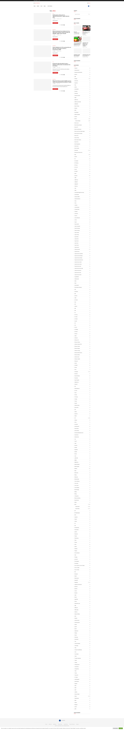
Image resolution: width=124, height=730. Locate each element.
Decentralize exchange (82, 287)
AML (82, 76)
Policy (82, 544)
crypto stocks (82, 245)
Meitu (82, 470)
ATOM (82, 87)
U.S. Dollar (82, 677)
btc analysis (82, 160)
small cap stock (82, 620)
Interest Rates (82, 430)
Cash (82, 188)
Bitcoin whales (82, 148)
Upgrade (82, 683)
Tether (82, 656)
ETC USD (82, 316)
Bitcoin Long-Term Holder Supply (82, 131)
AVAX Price (82, 99)
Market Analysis (82, 464)
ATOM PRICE (82, 89)
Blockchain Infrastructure (82, 152)
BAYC (82, 110)
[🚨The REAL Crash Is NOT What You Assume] (86, 28)
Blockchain (54, 29)
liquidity (82, 451)
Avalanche (82, 93)
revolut (82, 590)
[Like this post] (59, 41)
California (82, 186)
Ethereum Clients (82, 346)
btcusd (82, 169)
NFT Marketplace (82, 512)
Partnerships (82, 529)
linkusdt (82, 447)
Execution (82, 373)
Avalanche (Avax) (82, 95)
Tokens (82, 660)
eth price (82, 333)
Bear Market (82, 112)
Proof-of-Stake (82, 567)
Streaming (82, 637)
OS (82, 523)
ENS (82, 308)
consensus (82, 213)
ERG (82, 310)
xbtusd (82, 706)
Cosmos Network (82, 217)
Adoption (82, 68)
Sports (82, 628)
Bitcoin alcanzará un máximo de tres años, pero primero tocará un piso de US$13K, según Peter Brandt (61, 32)
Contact (77, 724)
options (82, 521)
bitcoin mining (82, 137)
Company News (82, 209)
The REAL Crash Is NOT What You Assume (86, 33)
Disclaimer (54, 724)
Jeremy (54, 18)
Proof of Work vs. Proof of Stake (82, 565)
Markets (82, 468)
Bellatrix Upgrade (82, 114)
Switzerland (82, 639)
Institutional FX (82, 426)
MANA (82, 460)
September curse (82, 603)
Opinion (82, 519)
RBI (82, 571)
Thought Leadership (82, 658)
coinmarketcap (82, 207)
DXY (82, 304)
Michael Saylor (82, 479)
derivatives (82, 291)
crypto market (82, 232)
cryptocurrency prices (82, 270)
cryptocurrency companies (82, 253)
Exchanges (54, 45)
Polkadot (82, 548)
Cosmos (82, 215)
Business (82, 175)
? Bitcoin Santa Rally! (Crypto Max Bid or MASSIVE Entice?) (77, 43)
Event (82, 369)
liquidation (82, 449)
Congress (82, 211)
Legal (82, 443)
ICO (53, 13)
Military (82, 491)
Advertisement (82, 70)
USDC (82, 685)
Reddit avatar (82, 578)
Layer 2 (82, 441)
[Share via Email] (64, 41)
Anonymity (82, 80)
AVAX (82, 97)
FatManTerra (82, 382)
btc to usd (82, 167)
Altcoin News (83, 506)
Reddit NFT (82, 580)
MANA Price (82, 462)
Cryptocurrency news (82, 266)
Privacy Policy (60, 724)
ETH (82, 325)
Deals (82, 283)
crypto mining (82, 234)
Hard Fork (82, 413)
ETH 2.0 (82, 327)
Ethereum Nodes (82, 354)
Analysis (82, 78)
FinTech (82, 394)
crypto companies (82, 226)
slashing (82, 618)
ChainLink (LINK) (82, 196)
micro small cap (82, 481)
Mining (82, 493)
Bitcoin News (83, 508)
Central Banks (82, 194)
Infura (82, 422)
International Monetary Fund (82, 432)
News (82, 504)
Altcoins (82, 74)
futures (82, 401)
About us (50, 724)
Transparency (82, 668)
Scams (82, 601)
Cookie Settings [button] (115, 728)
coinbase (82, 205)
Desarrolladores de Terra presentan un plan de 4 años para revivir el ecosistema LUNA (62, 48)
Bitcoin (82, 118)
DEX (82, 293)
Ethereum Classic (82, 342)
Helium (82, 415)
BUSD (82, 173)
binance (82, 116)
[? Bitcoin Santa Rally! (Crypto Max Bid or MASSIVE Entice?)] (78, 39)
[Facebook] (88, 6)
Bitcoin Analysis (83, 120)
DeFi (82, 289)
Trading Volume (82, 664)
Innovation (82, 424)
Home (46, 724)
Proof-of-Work (82, 569)
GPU (82, 409)
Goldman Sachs (82, 405)
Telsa (82, 647)
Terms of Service (72, 724)
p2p (82, 525)
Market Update (82, 466)
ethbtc (82, 335)
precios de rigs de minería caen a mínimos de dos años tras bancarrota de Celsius (61, 64)
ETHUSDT (82, 365)
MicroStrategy (82, 489)
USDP (82, 687)
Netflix (82, 502)
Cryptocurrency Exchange (82, 255)
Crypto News (82, 236)
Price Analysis (82, 561)
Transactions (82, 666)
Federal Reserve (82, 388)
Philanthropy (82, 538)
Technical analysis (82, 643)
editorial (82, 306)
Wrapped (82, 704)
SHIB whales (82, 609)
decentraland (82, 285)
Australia (82, 91)
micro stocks (82, 485)
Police (82, 540)
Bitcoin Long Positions (82, 129)
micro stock (82, 483)
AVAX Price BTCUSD (82, 101)
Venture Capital (82, 694)
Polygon (82, 550)
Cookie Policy (66, 724)
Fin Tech (82, 390)
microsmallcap (82, 487)
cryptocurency (82, 247)
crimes (82, 219)
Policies (82, 542)
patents (82, 531)
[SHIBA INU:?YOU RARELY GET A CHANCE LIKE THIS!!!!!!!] (86, 39)
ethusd (82, 363)
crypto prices (82, 238)
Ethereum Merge (82, 348)
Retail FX (82, 588)
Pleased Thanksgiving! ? (76, 32)
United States (82, 681)
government (82, 407)
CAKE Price (82, 179)
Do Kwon (82, 295)
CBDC (82, 190)
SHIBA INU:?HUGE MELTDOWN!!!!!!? (77, 55)
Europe (82, 367)
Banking (82, 108)
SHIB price (82, 607)
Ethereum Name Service (82, 352)
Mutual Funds (82, 500)
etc (82, 312)
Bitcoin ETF (82, 127)
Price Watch (82, 563)
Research (82, 586)
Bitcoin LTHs (82, 135)
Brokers (82, 156)
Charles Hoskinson (82, 198)
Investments (82, 434)
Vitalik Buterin (82, 698)
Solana (82, 624)
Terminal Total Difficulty (82, 649)
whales (82, 702)
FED (82, 386)
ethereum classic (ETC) (82, 344)
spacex (82, 626)
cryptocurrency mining (82, 264)
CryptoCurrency (82, 251)
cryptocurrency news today (82, 268)
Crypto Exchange (82, 228)
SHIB (82, 605)
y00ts (82, 708)
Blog (82, 154)
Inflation (82, 420)
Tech (82, 641)
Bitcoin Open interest (82, 139)
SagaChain (82, 599)
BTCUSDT (82, 171)
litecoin (82, 453)
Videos (82, 696)
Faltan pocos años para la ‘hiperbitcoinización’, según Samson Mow (61, 16)
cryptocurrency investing (82, 257)
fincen (82, 392)
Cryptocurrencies (82, 249)
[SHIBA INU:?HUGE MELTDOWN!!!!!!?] (78, 51)
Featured (82, 384)
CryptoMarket (82, 276)
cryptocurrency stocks (82, 274)
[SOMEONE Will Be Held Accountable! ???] (86, 51)
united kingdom (82, 679)
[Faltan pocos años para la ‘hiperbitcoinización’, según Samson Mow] (42, 19)
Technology (82, 645)
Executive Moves (82, 375)
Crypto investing (82, 230)
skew (82, 616)
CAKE (82, 177)
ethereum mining (82, 350)
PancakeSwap (82, 527)
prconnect (82, 559)
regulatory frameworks (82, 584)
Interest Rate (82, 428)
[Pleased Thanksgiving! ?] (78, 28)
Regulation (82, 582)
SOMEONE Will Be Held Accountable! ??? (86, 55)
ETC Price (82, 314)
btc (82, 158)
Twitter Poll (82, 675)
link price (82, 445)
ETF (82, 323)
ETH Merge (82, 329)
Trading (82, 662)
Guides (82, 411)
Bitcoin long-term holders (82, 133)
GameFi (82, 403)
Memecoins (82, 472)
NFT (82, 510)
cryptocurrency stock (82, 272)
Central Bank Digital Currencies (82, 192)
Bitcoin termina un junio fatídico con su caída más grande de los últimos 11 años (62, 81)
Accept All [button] (120, 728)
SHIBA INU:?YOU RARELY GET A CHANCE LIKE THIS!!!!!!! (85, 44)
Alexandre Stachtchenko (82, 72)
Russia (82, 597)
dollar (82, 297)
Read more (55, 39)
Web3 (82, 700)
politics (82, 546)
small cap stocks (82, 622)
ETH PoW (82, 331)
